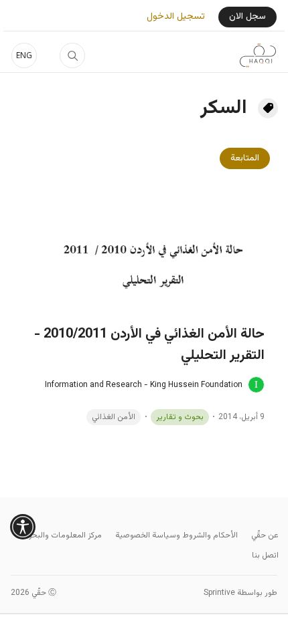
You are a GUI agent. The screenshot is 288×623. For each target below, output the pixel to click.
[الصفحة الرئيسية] (258, 55)
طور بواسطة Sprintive (240, 593)
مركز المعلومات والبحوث (61, 535)
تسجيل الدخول (176, 17)
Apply (72, 55)
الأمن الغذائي (113, 417)
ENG (24, 55)
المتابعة (244, 158)
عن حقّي (265, 535)
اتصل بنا (265, 555)
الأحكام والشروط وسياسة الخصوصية (176, 535)
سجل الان (247, 16)
